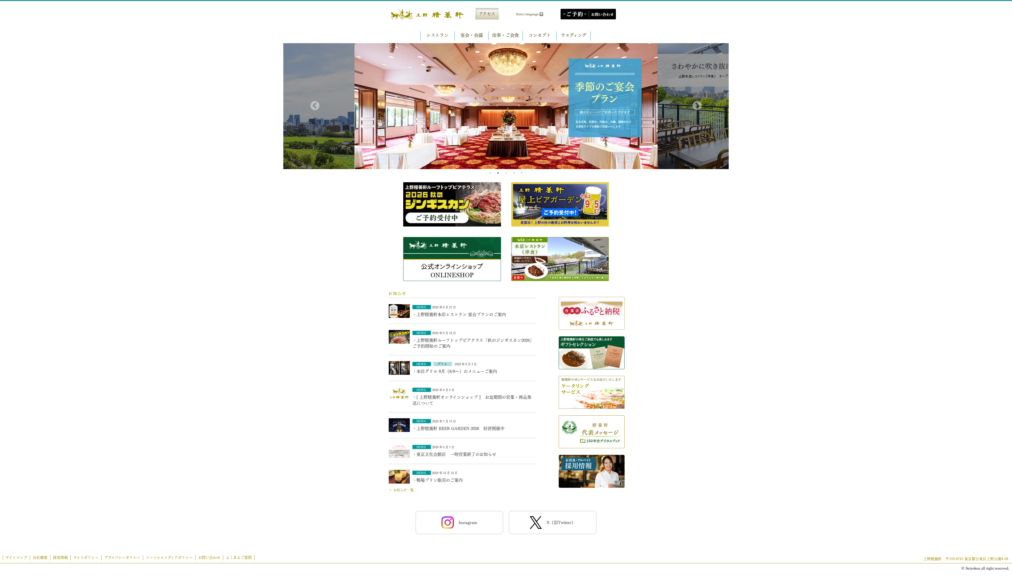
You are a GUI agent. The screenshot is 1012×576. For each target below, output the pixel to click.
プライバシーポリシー (122, 557)
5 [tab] (521, 173)
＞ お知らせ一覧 (401, 490)
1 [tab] (490, 173)
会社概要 (40, 557)
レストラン (437, 35)
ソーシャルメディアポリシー (169, 557)
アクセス (487, 14)
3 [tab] (506, 173)
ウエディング (573, 35)
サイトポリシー (86, 557)
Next (697, 106)
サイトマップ (16, 557)
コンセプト (539, 35)
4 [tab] (514, 173)
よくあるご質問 (239, 557)
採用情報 (60, 557)
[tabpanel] (506, 106)
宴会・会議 (471, 35)
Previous (315, 106)
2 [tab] (498, 173)
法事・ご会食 (505, 35)
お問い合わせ (209, 557)
